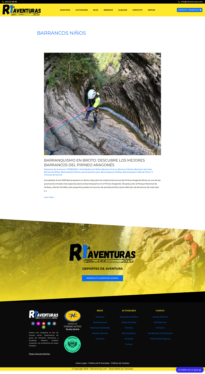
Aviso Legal (81, 363)
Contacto (137, 10)
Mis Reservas (160, 322)
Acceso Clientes (160, 317)
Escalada (129, 339)
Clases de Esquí (128, 322)
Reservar (108, 10)
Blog (95, 10)
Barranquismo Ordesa (111, 172)
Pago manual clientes (39, 354)
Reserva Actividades (100, 328)
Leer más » (49, 196)
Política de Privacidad (99, 363)
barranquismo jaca (91, 172)
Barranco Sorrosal (142, 169)
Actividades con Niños (90, 169)
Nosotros (65, 10)
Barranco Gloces (125, 169)
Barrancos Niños (52, 172)
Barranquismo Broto (71, 172)
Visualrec (129, 369)
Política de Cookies (120, 363)
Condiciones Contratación (160, 333)
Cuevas (128, 344)
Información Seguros (160, 339)
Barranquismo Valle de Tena (136, 172)
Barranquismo (129, 333)
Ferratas (129, 328)
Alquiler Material (100, 333)
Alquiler (122, 10)
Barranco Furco (109, 169)
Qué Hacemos (100, 322)
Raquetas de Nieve (129, 317)
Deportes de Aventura (54, 169)
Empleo (151, 10)
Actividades (82, 10)
